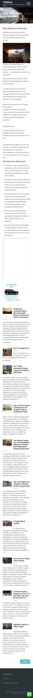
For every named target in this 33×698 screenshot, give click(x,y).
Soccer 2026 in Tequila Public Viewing (21, 560)
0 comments (6, 342)
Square (22, 692)
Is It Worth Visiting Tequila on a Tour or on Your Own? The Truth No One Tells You (21, 595)
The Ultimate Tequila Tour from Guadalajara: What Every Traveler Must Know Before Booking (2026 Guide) (21, 444)
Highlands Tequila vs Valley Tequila (20, 625)
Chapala (5, 678)
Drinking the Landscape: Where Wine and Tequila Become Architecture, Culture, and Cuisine (21, 313)
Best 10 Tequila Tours (21, 348)
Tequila (7, 2)
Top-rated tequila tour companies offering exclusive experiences (21, 484)
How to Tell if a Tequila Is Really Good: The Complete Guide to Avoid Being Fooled (21, 408)
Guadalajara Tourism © (11, 683)
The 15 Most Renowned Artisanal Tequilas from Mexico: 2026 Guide (21, 369)
